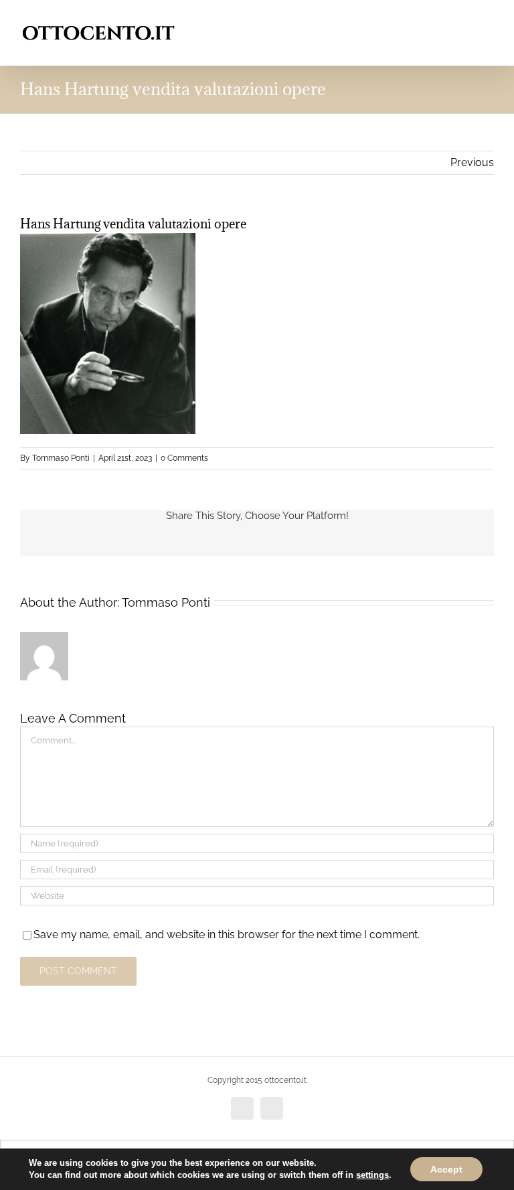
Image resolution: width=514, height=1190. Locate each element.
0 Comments (184, 458)
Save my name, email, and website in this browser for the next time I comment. (226, 934)
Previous (472, 162)
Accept (446, 1169)
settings (372, 1175)
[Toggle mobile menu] (488, 20)
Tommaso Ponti (61, 458)
